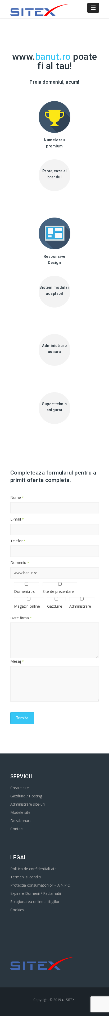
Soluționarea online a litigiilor (35, 901)
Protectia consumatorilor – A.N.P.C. (40, 885)
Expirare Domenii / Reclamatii (35, 893)
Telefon (17, 540)
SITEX (70, 999)
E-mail (17, 519)
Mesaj (17, 661)
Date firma (21, 617)
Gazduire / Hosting (26, 795)
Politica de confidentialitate (33, 868)
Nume (17, 497)
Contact (17, 828)
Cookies (17, 909)
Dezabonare (20, 820)
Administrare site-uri (27, 804)
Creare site (19, 787)
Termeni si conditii (26, 876)
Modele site (20, 812)
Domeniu (19, 562)
